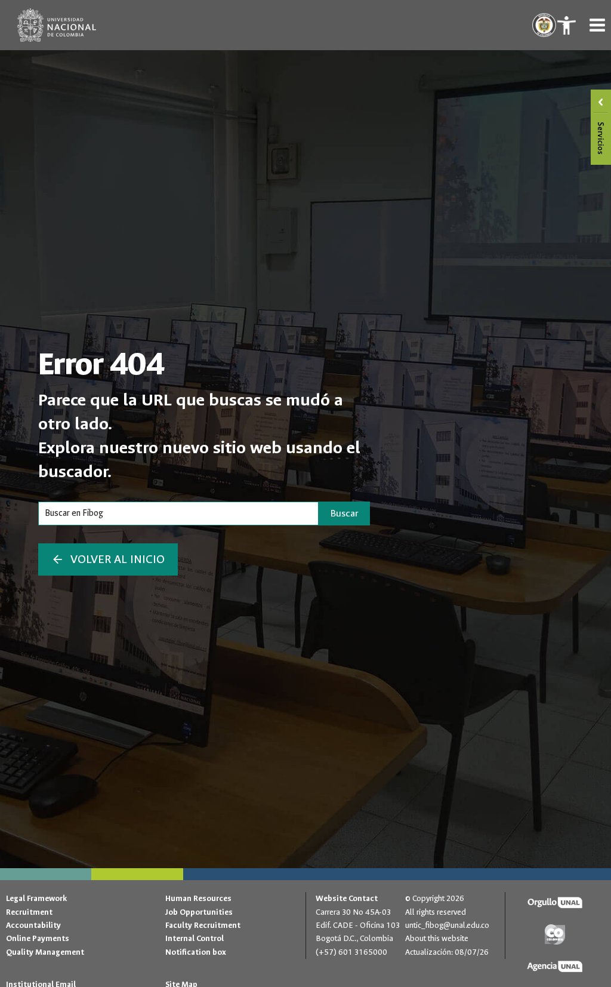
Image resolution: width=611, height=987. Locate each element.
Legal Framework (36, 898)
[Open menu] (597, 25)
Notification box (195, 952)
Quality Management (45, 952)
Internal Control (194, 938)
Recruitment (29, 912)
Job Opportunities (199, 912)
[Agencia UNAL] (555, 966)
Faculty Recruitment (202, 925)
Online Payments (37, 938)
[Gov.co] (555, 935)
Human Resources (198, 898)
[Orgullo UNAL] (555, 903)
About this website (436, 938)
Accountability (33, 925)
